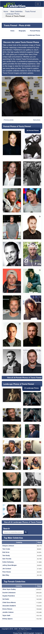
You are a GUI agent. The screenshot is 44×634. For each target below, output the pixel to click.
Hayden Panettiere (8, 596)
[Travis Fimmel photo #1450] (12, 281)
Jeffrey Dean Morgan (9, 565)
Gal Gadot (5, 599)
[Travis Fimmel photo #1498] (12, 143)
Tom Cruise (6, 549)
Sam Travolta (6, 559)
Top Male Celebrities (13, 537)
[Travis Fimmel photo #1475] (12, 431)
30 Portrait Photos (33, 130)
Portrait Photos (35, 31)
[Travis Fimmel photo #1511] (32, 147)
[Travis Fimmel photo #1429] (12, 173)
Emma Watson (7, 609)
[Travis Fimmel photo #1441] (12, 200)
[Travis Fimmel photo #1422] (32, 334)
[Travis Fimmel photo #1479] (32, 308)
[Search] (26, 532)
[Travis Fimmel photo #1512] (12, 227)
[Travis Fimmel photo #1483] (32, 495)
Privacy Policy (17, 633)
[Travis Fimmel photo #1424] (12, 511)
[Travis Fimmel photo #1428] (32, 254)
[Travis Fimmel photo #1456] (32, 398)
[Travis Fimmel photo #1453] (12, 447)
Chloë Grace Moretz (9, 602)
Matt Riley (5, 575)
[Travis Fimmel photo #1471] (32, 281)
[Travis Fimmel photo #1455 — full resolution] (22, 96)
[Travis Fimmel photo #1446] (32, 431)
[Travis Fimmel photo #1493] (12, 395)
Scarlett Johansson (8, 592)
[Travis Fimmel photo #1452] (12, 361)
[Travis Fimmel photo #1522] (12, 463)
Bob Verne (5, 552)
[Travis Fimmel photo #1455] (12, 415)
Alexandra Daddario (9, 606)
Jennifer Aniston (7, 612)
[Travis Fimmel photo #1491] (32, 447)
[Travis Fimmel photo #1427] (32, 227)
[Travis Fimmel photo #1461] (12, 308)
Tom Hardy (6, 555)
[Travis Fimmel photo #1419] (32, 361)
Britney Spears (7, 619)
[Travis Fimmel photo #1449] (32, 511)
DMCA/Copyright (28, 633)
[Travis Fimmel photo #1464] (32, 200)
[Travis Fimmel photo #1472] (32, 415)
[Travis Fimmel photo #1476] (12, 495)
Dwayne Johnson (8, 546)
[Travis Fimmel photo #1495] (32, 463)
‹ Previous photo (8, 120)
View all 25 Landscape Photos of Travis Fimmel (23, 522)
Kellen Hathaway (8, 562)
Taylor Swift (6, 615)
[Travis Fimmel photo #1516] (32, 479)
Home (12, 31)
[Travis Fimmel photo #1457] (32, 173)
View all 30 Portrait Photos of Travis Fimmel (24, 377)
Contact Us (38, 633)
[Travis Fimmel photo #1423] (12, 479)
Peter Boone (6, 572)
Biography (22, 31)
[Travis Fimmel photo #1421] (12, 334)
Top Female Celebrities (14, 581)
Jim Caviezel (6, 568)
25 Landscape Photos (31, 388)
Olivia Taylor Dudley (9, 589)
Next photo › (37, 120)
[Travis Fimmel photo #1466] (12, 254)
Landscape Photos (34, 35)
